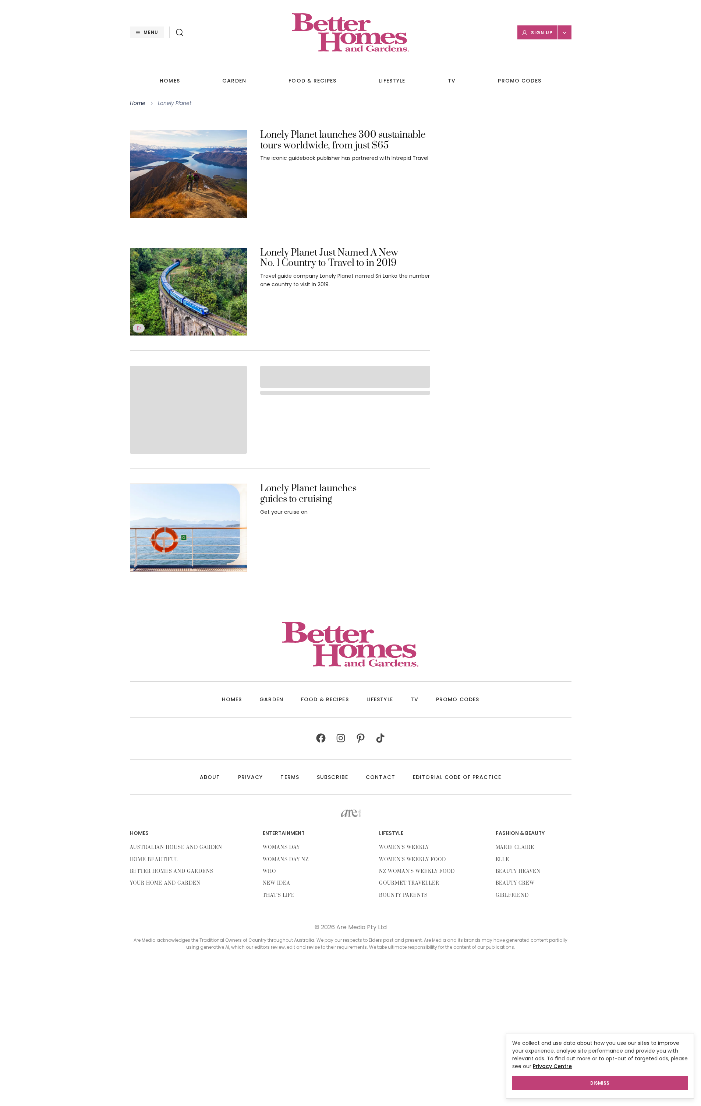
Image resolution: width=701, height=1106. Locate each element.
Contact (380, 777)
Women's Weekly (404, 847)
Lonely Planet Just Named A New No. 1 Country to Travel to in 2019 (329, 258)
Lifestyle (392, 81)
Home (137, 103)
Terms (289, 777)
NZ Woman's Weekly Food (416, 871)
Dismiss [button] (599, 1083)
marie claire (515, 847)
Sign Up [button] (542, 32)
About (210, 777)
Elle (503, 860)
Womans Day (281, 847)
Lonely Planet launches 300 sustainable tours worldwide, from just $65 (342, 140)
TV (452, 81)
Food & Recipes (312, 81)
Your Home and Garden (165, 883)
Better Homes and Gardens (171, 871)
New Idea (276, 883)
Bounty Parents (403, 895)
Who (269, 871)
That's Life (279, 895)
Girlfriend (512, 895)
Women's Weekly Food (412, 860)
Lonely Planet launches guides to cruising (308, 494)
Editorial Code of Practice (457, 777)
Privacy (250, 777)
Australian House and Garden (176, 847)
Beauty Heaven (518, 871)
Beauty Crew (515, 883)
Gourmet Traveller (409, 883)
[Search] (179, 32)
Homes (170, 81)
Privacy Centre (552, 1066)
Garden (234, 81)
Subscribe (332, 777)
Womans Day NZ (285, 860)
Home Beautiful (154, 860)
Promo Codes (519, 81)
